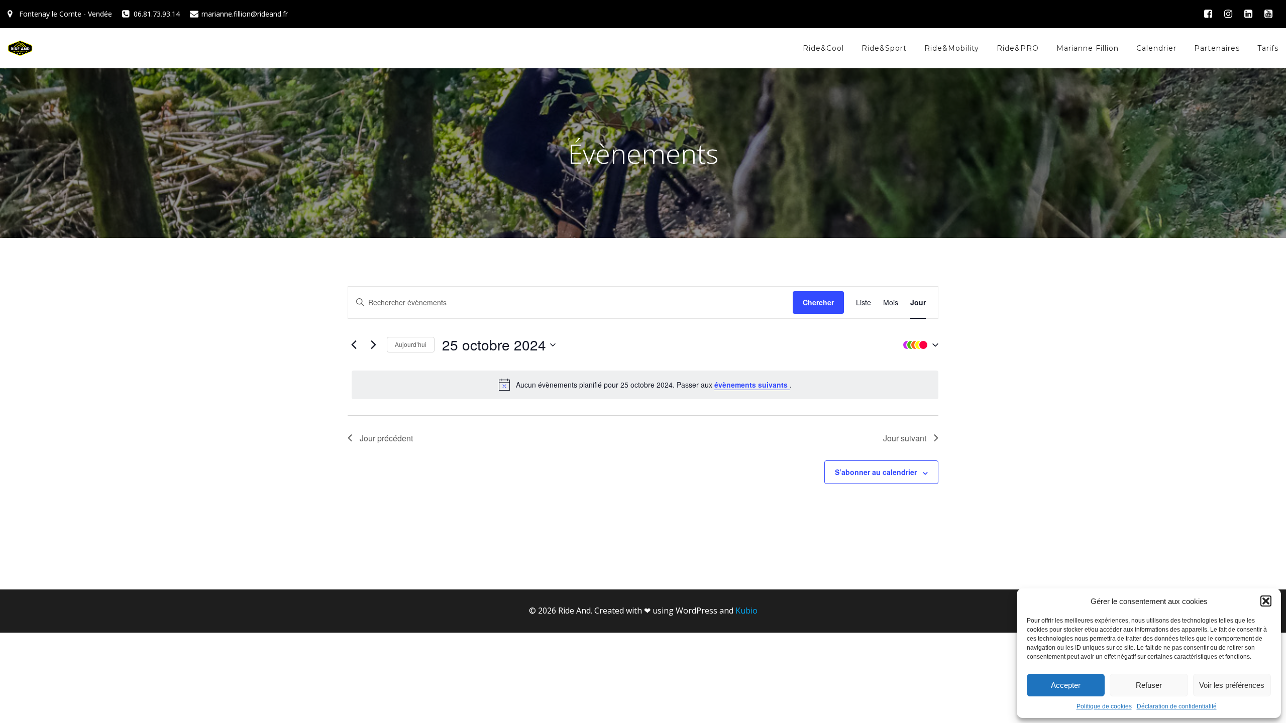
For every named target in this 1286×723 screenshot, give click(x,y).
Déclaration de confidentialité (1177, 706)
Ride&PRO (1018, 48)
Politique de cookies (1104, 706)
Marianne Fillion (1087, 48)
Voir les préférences (1231, 685)
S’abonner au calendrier (876, 472)
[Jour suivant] (373, 345)
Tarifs (1267, 48)
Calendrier (1156, 48)
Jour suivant (904, 438)
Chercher (818, 302)
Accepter (1066, 685)
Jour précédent (386, 438)
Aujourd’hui (410, 344)
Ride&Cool (823, 48)
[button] (1266, 601)
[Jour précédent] (354, 345)
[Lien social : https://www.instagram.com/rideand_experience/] (1228, 14)
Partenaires (1217, 48)
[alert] (645, 385)
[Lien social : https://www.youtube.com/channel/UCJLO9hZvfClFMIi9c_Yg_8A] (1268, 14)
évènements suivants (752, 385)
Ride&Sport (884, 48)
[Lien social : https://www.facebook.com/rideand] (1208, 14)
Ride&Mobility (951, 48)
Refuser (1149, 685)
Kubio (746, 610)
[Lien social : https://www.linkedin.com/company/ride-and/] (1248, 14)
